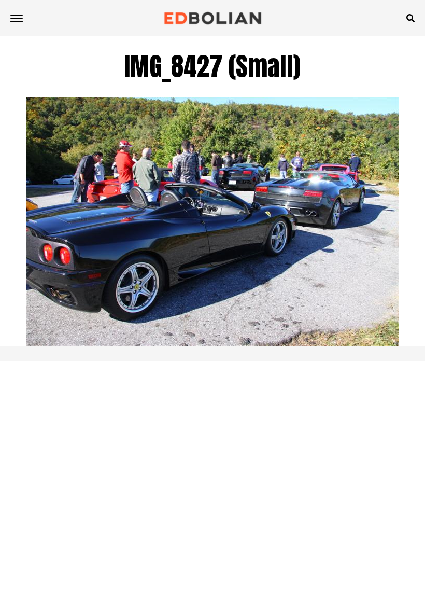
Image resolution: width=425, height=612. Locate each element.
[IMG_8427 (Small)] (212, 343)
